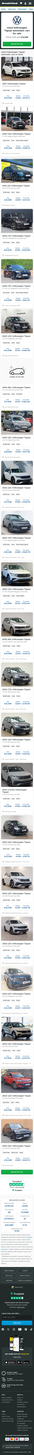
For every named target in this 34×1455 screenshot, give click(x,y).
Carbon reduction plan (24, 1428)
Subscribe (17, 1323)
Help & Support (9, 1270)
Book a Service (25, 1275)
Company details (22, 1425)
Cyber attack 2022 (8, 1421)
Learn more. (21, 1307)
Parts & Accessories (25, 1280)
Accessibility (6, 1402)
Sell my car (9, 1275)
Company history (22, 1402)
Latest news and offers (10, 1313)
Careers (24, 1270)
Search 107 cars (17, 44)
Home (3, 9)
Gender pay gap (22, 1414)
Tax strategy (21, 1423)
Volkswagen (22, 9)
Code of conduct (22, 1430)
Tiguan (31, 9)
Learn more (17, 1357)
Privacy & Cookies (7, 1419)
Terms (4, 1414)
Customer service (7, 1400)
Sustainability (21, 1407)
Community (21, 1404)
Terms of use (6, 1416)
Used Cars (12, 9)
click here (4, 1249)
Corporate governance (24, 1421)
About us (20, 1397)
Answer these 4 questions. (12, 1447)
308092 (29, 1237)
